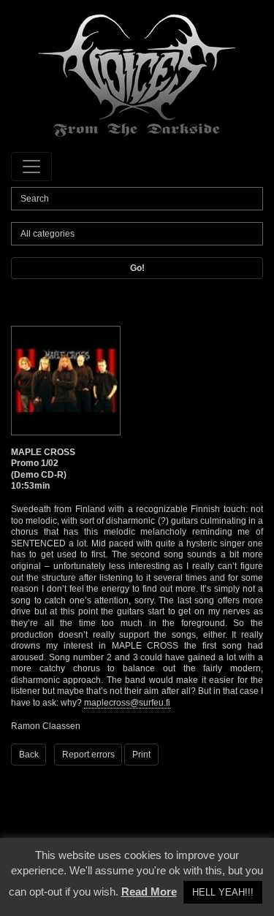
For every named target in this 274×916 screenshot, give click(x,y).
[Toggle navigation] (31, 166)
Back (29, 754)
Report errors (88, 754)
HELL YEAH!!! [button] (223, 892)
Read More (149, 891)
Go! (137, 268)
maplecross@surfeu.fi (127, 703)
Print (141, 754)
